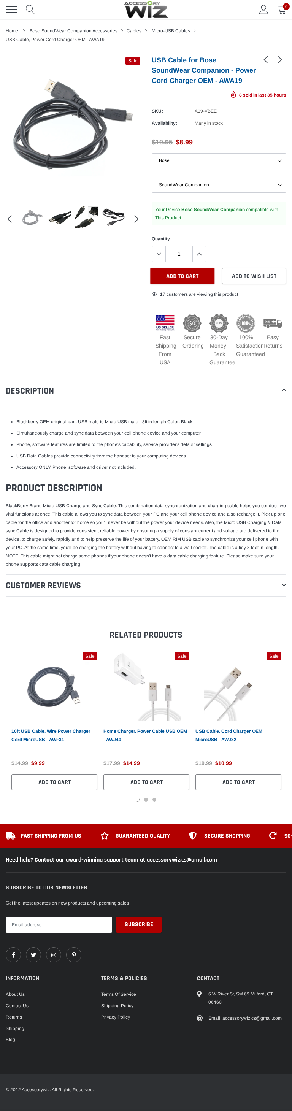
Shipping (15, 1028)
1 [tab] (138, 800)
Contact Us (17, 1005)
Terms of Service (118, 994)
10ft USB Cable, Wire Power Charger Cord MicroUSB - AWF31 (50, 735)
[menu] (11, 9)
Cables (134, 30)
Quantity (161, 238)
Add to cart (54, 782)
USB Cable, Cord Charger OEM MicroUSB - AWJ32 (228, 735)
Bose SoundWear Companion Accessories (73, 30)
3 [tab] (154, 800)
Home (12, 30)
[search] (30, 9)
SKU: (157, 111)
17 (162, 294)
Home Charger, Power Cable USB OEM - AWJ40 (145, 735)
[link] (265, 59)
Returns (14, 1017)
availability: (164, 123)
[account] (263, 9)
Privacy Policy (115, 1017)
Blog (10, 1039)
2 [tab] (146, 800)
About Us (15, 994)
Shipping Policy (117, 1005)
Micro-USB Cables (171, 30)
